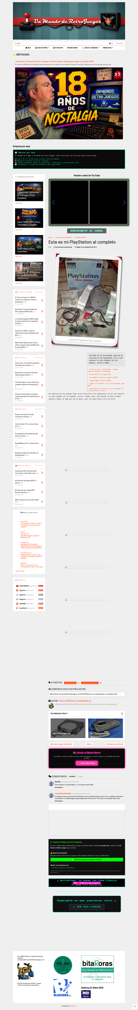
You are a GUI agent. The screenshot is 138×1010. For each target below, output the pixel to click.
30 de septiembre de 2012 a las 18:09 (81, 793)
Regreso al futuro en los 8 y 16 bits (33, 161)
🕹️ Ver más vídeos (87, 907)
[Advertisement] (67, 367)
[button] (124, 202)
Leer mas (19, 203)
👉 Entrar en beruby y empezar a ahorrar (87, 859)
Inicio (29, 48)
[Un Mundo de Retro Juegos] (69, 38)
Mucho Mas (108, 48)
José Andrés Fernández (63, 793)
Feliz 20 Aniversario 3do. (61, 733)
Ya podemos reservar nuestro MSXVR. (104, 377)
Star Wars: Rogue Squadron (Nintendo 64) (30, 536)
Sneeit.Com (72, 1006)
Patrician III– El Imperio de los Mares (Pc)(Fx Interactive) (28, 275)
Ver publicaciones (87, 883)
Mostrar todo (20, 571)
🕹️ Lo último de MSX (23, 292)
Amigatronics (25, 542)
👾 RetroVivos (21, 358)
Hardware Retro (81, 237)
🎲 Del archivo (21, 409)
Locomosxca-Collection (64, 237)
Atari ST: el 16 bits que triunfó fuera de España (38, 159)
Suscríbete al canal (86, 231)
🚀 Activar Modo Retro (87, 763)
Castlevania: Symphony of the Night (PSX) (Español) (28, 195)
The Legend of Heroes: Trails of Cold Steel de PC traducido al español (31, 525)
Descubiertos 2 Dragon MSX (100, 374)
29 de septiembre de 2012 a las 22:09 (69, 782)
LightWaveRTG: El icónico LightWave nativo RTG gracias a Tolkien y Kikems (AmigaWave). (31, 546)
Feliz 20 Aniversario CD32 (100, 733)
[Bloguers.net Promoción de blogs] (62, 996)
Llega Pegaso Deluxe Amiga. (100, 380)
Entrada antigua (115, 744)
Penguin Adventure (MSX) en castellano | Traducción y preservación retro (48, 163)
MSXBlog (23, 563)
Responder (58, 787)
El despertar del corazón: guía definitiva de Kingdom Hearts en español (31, 556)
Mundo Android (73, 48)
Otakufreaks (24, 521)
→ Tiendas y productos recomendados (62, 868)
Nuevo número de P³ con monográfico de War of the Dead (32, 566)
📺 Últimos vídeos (22, 466)
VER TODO (38, 409)
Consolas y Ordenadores (91, 48)
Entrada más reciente (61, 744)
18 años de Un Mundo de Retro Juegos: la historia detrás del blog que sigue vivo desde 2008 (54, 61)
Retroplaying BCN (26, 553)
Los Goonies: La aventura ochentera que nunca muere (39, 164)
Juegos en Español (42, 48)
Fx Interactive (59, 48)
